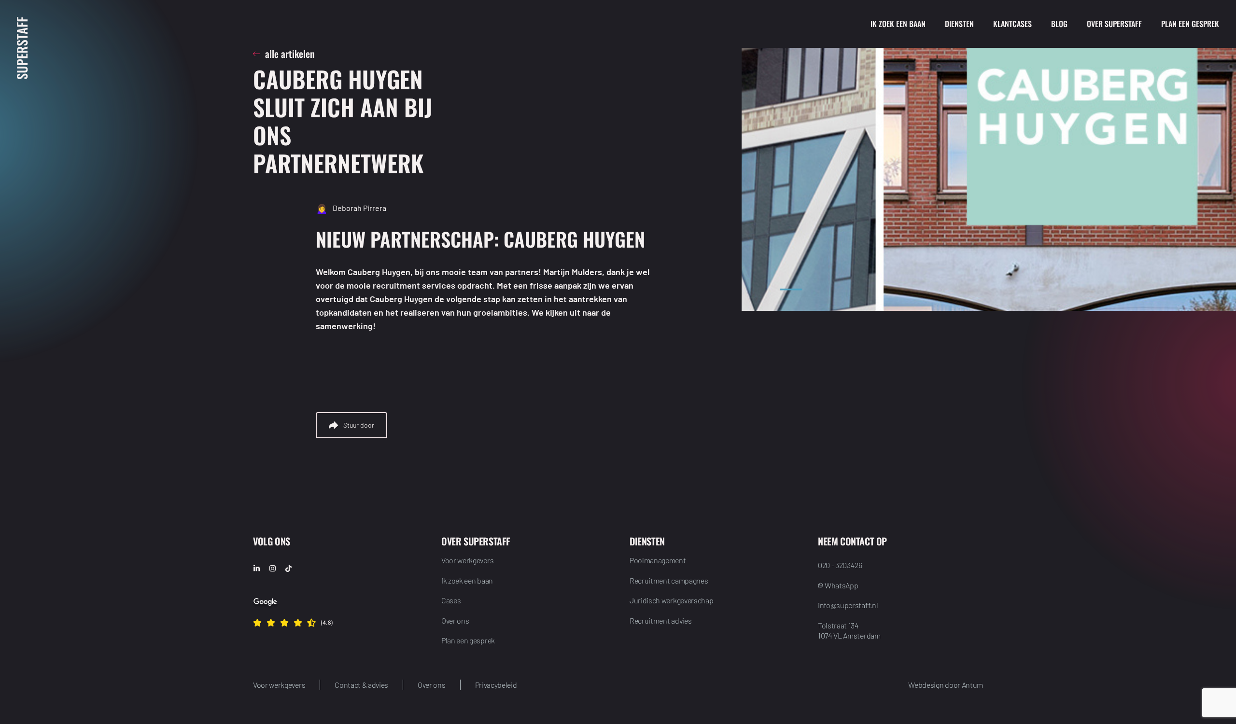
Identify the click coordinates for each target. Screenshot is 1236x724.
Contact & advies (361, 684)
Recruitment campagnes (669, 580)
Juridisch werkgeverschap (671, 600)
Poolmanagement (658, 560)
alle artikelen (289, 54)
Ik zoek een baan (898, 23)
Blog (1059, 23)
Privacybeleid (496, 684)
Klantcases (1012, 23)
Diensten (959, 23)
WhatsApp (841, 585)
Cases (451, 600)
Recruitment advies (660, 620)
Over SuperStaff (1114, 23)
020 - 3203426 (840, 565)
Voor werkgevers (467, 560)
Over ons (455, 620)
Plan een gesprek (1190, 23)
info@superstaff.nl (848, 605)
